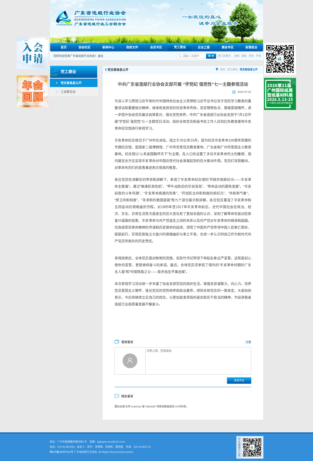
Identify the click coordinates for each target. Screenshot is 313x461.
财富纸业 (251, 47)
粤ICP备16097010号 (61, 452)
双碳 (236, 55)
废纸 (244, 55)
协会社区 (84, 47)
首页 (64, 47)
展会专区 (228, 47)
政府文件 (132, 47)
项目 (251, 55)
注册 (248, 342)
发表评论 (239, 380)
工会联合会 (68, 91)
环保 (258, 55)
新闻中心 (108, 47)
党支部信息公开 (71, 83)
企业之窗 (204, 47)
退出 (100, 55)
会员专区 (156, 47)
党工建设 (180, 47)
